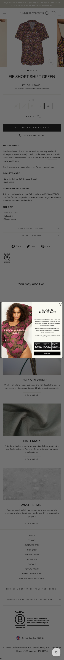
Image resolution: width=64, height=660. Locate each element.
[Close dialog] (60, 304)
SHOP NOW (47, 353)
